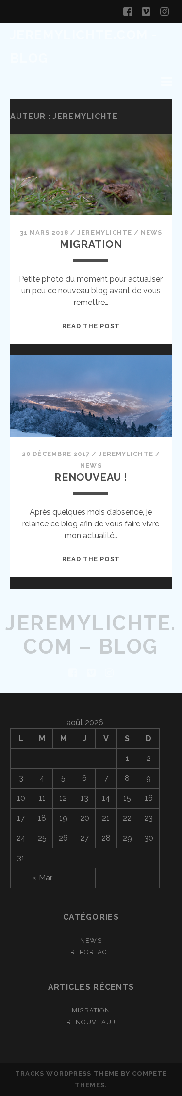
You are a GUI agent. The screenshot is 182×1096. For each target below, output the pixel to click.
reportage (91, 952)
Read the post (91, 326)
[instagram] (164, 11)
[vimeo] (146, 11)
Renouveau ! (91, 477)
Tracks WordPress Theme (67, 1073)
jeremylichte (104, 232)
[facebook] (127, 11)
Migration (91, 244)
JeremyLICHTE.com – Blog (91, 634)
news (151, 232)
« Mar (42, 877)
